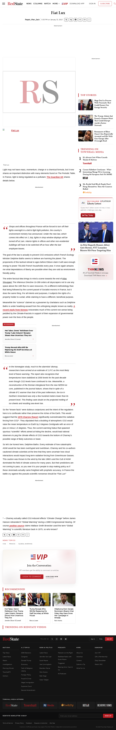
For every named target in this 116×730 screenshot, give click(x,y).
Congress (24, 656)
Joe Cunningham (45, 664)
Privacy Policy (19, 723)
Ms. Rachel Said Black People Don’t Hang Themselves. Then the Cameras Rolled (97, 186)
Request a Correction (40, 723)
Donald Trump (26, 660)
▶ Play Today (88, 215)
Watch (5, 660)
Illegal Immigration (27, 682)
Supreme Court (26, 686)
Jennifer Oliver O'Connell (13, 620)
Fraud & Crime (26, 678)
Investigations (7, 664)
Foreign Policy (26, 675)
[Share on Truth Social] (71, 19)
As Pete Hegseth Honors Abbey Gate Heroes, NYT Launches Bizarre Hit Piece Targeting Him (95, 248)
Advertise (79, 656)
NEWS (28, 3)
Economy (24, 664)
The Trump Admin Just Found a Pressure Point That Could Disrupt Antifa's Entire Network (103, 121)
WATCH (47, 3)
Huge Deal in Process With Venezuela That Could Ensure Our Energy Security (102, 104)
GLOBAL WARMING (25, 544)
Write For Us (80, 668)
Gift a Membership (101, 656)
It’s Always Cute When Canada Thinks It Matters (95, 158)
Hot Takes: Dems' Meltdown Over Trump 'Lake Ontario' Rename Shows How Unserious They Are (14, 613)
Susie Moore (44, 660)
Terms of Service (8, 723)
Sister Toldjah (44, 680)
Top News (6, 653)
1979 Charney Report (28, 417)
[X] (52, 639)
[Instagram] (56, 639)
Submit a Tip (80, 664)
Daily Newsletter (100, 660)
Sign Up (108, 716)
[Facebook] (61, 639)
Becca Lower (34, 620)
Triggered (61, 663)
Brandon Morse (45, 668)
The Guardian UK (55, 177)
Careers (79, 660)
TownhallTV (7, 672)
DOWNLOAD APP (77, 3)
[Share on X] (66, 19)
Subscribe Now (52, 576)
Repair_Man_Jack (32, 19)
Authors (5, 676)
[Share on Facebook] (75, 19)
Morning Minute (8, 668)
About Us (79, 653)
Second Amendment (28, 690)
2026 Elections (26, 653)
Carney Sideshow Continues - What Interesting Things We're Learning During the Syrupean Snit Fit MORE (97, 172)
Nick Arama (58, 620)
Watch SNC (99, 664)
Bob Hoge (43, 676)
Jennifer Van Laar (46, 656)
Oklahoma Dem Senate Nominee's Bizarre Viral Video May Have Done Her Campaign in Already (64, 613)
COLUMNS (37, 3)
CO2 (4, 544)
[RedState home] (11, 639)
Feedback (29, 723)
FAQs (100, 639)
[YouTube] (66, 639)
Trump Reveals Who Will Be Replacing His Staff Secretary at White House (39, 612)
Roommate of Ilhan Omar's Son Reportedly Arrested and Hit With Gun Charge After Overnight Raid (103, 136)
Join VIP (109, 639)
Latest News (7, 656)
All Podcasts (62, 673)
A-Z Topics (25, 647)
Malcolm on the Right (65, 653)
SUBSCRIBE (105, 3)
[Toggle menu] (3, 3)
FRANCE (12, 544)
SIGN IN (92, 3)
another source (16, 526)
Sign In (93, 639)
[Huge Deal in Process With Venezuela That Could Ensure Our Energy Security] (85, 104)
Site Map (52, 723)
